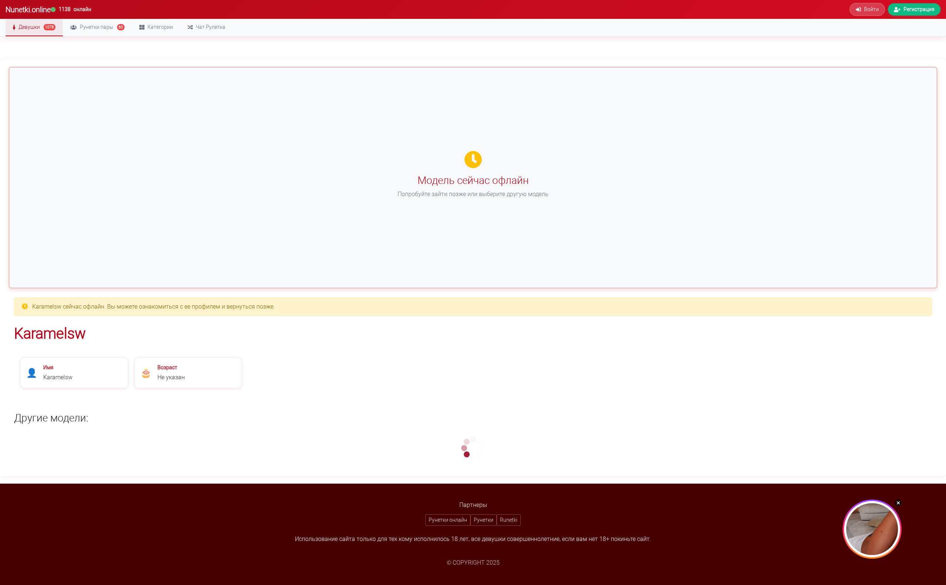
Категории (160, 27)
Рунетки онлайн (448, 520)
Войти (871, 9)
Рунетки (483, 520)
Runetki (508, 520)
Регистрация (919, 9)
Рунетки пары (101, 27)
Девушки (36, 27)
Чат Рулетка (210, 27)
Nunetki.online (28, 9)
